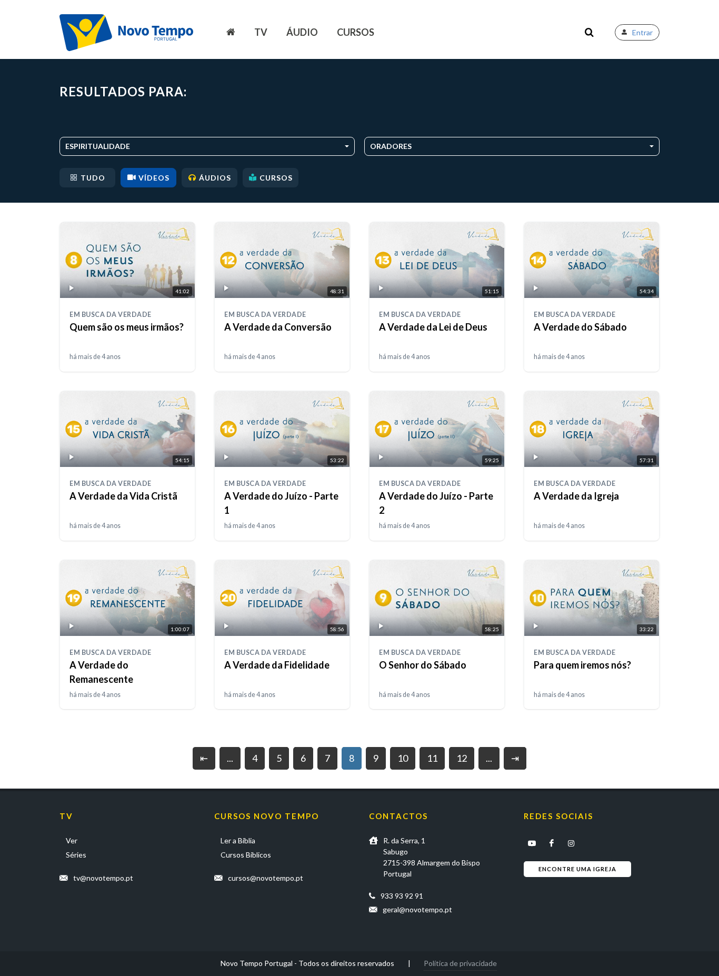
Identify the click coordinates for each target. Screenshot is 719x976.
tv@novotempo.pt (103, 877)
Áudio (302, 32)
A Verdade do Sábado (580, 327)
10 (402, 758)
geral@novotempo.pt (417, 909)
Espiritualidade (97, 146)
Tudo (93, 177)
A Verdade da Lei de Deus (433, 327)
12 (461, 758)
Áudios (215, 177)
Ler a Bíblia (238, 840)
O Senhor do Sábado (422, 665)
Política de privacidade (460, 963)
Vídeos (153, 177)
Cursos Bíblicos (246, 854)
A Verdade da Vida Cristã (123, 496)
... (230, 758)
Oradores (391, 146)
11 (432, 758)
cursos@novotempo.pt (265, 877)
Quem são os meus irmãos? (126, 327)
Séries (76, 854)
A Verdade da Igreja (576, 496)
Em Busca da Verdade (110, 314)
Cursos (355, 32)
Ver (71, 840)
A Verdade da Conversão (278, 327)
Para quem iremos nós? (582, 665)
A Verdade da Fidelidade (276, 665)
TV (260, 32)
